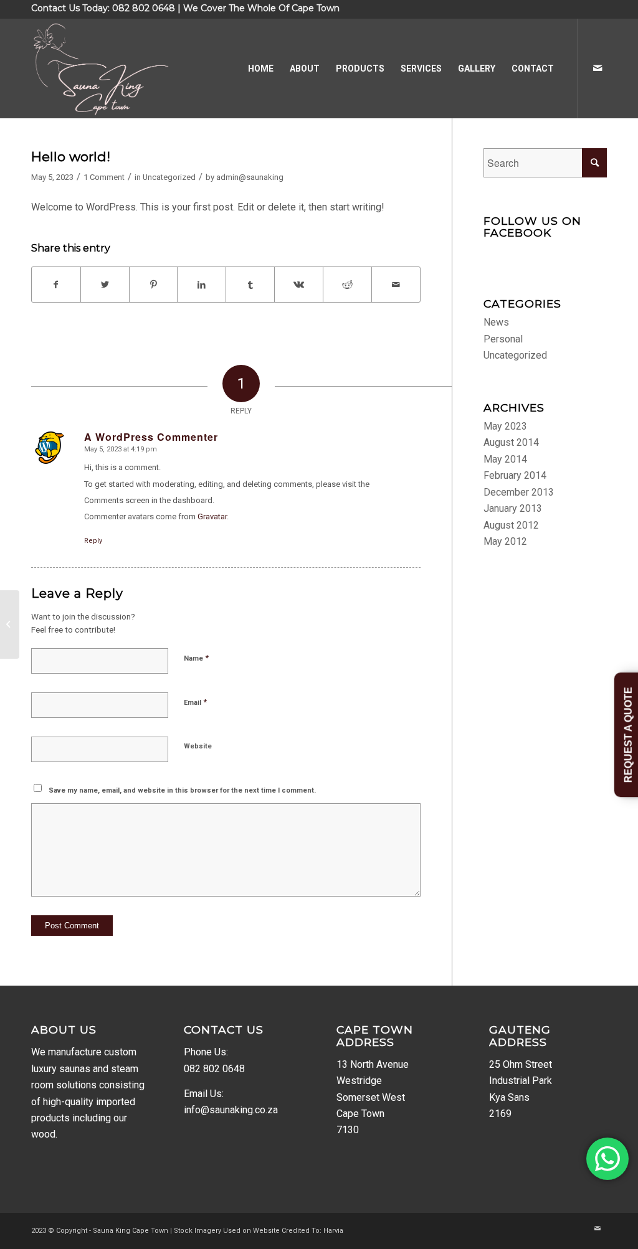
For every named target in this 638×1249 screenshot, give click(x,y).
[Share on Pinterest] (154, 284)
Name (196, 657)
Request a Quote (628, 735)
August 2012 (511, 525)
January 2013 (512, 508)
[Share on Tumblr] (250, 284)
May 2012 (505, 541)
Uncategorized (169, 177)
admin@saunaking (249, 177)
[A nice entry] (9, 624)
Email (195, 702)
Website (198, 746)
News (496, 322)
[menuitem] (261, 68)
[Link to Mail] (597, 68)
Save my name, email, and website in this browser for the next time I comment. (182, 790)
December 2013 (518, 492)
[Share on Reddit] (347, 284)
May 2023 (505, 426)
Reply (93, 541)
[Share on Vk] (299, 284)
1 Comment (104, 177)
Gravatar (212, 516)
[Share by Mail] (396, 284)
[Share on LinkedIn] (202, 284)
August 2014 (511, 442)
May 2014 (505, 459)
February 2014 (514, 475)
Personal (503, 339)
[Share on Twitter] (105, 284)
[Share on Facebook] (56, 284)
